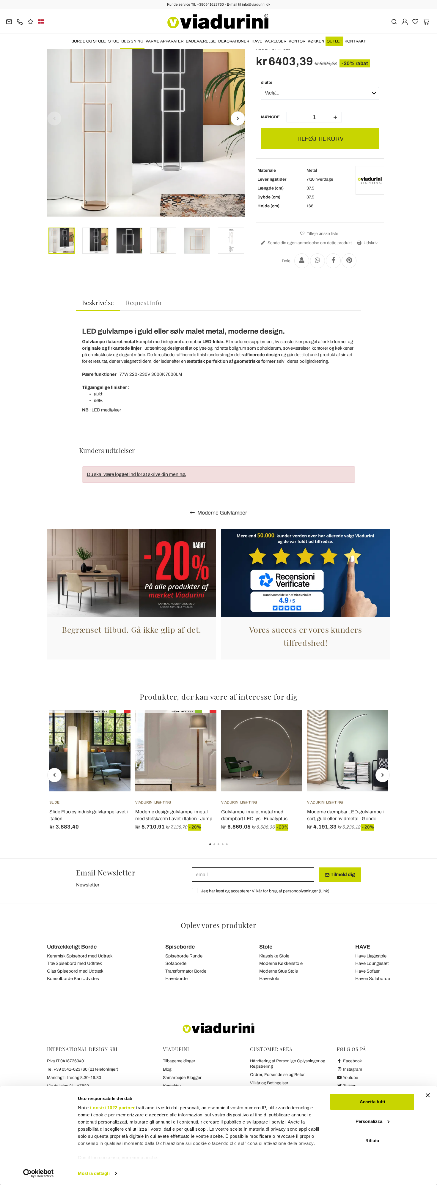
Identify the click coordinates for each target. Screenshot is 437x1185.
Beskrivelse (98, 302)
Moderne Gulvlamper (221, 513)
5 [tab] (232, 848)
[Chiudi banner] (428, 1095)
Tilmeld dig (342, 874)
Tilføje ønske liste (322, 233)
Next (238, 118)
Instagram (352, 1069)
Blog (167, 1069)
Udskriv (370, 243)
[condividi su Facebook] (333, 260)
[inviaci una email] (9, 21)
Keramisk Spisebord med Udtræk (80, 956)
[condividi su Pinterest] (349, 260)
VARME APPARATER (164, 41)
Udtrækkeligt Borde (72, 947)
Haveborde (176, 978)
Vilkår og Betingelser (269, 1083)
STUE (113, 41)
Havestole (269, 978)
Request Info (143, 302)
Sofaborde (175, 963)
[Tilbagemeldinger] (30, 21)
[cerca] (394, 21)
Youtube (350, 1077)
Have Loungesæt (372, 963)
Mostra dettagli (94, 1173)
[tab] (98, 303)
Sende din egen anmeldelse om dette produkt (309, 243)
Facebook (352, 1061)
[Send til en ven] (301, 260)
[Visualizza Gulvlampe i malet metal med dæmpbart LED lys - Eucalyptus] (287, 725)
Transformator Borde (185, 971)
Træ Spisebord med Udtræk (74, 963)
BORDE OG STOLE (88, 41)
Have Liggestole (370, 956)
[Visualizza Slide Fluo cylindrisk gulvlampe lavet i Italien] (115, 725)
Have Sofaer (367, 971)
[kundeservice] (20, 21)
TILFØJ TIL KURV (320, 138)
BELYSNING (132, 41)
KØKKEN (316, 41)
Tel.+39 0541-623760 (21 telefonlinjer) (82, 1069)
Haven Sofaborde (372, 978)
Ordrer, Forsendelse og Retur (277, 1074)
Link (324, 891)
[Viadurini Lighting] (370, 180)
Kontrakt (355, 41)
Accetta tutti (372, 1101)
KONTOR (297, 41)
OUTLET (334, 41)
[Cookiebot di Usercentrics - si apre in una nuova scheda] (38, 1173)
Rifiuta (372, 1140)
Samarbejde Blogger (182, 1077)
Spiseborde (180, 947)
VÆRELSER (275, 41)
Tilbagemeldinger (179, 1061)
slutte (266, 82)
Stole (266, 947)
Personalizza (369, 1121)
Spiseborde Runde (183, 956)
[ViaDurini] (218, 21)
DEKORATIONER (233, 41)
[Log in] (405, 21)
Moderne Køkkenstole (281, 963)
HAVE (256, 41)
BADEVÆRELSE (201, 41)
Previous (54, 118)
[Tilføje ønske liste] (115, 740)
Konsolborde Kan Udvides (73, 978)
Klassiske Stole (274, 956)
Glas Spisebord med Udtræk (75, 971)
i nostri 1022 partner (112, 1107)
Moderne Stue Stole (278, 971)
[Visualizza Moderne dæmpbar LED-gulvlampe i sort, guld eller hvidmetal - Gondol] (373, 725)
